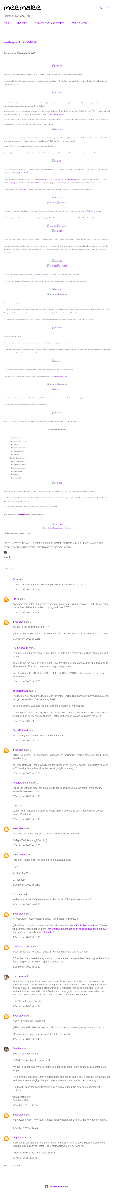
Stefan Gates (44, 547)
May (14, 805)
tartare (58, 547)
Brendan (17, 1048)
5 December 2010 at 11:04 (26, 1006)
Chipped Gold (19, 1137)
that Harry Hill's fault (57, 114)
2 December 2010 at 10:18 (26, 819)
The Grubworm (20, 648)
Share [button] (7, 557)
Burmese (48, 543)
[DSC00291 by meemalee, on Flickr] (62, 294)
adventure (18, 543)
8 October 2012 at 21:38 (25, 1105)
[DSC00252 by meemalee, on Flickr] (62, 203)
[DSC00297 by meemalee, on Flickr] (52, 294)
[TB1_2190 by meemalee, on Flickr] (57, 525)
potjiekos (37, 274)
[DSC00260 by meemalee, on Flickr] (57, 93)
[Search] (101, 5)
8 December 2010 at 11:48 (26, 1039)
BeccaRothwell (20, 691)
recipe (31, 547)
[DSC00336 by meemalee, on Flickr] (57, 361)
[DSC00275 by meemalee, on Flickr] (52, 226)
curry (78, 543)
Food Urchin (19, 854)
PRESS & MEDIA (79, 23)
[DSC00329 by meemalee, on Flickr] (52, 266)
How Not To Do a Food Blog (51, 179)
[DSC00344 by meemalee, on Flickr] (57, 413)
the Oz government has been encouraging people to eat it (78, 929)
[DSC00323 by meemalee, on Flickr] (62, 226)
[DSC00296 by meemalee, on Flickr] (57, 289)
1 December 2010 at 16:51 (26, 721)
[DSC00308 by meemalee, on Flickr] (57, 328)
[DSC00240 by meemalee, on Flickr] (57, 198)
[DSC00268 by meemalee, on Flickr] (57, 129)
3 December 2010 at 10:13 (26, 937)
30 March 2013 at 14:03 (24, 1157)
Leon (104, 111)
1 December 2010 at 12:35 (26, 638)
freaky (7, 547)
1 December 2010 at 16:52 (26, 740)
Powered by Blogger (58, 1186)
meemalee (22, 7)
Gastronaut (34, 153)
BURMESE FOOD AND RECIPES (49, 23)
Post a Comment (12, 1165)
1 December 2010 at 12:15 (26, 589)
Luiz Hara (17, 976)
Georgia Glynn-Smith (20, 173)
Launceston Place (61, 376)
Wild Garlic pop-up (94, 211)
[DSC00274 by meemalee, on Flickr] (57, 161)
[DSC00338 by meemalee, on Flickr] (57, 66)
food (100, 543)
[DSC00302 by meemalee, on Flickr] (52, 384)
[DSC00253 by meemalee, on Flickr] (52, 203)
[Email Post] (5, 553)
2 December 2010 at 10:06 (26, 773)
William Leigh (71, 179)
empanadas (89, 543)
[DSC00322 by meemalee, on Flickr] (57, 389)
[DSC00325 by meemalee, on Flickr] (57, 231)
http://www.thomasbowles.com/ (60, 528)
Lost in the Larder (21, 946)
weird (67, 547)
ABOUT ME (22, 23)
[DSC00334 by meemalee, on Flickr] (62, 384)
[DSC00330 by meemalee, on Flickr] (62, 266)
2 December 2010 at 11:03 (26, 845)
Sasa (15, 579)
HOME (6, 23)
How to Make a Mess (38, 183)
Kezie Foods (23, 189)
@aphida (47, 932)
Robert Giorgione (21, 782)
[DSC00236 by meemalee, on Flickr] (57, 483)
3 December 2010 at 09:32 (26, 904)
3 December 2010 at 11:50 (26, 967)
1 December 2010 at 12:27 (26, 612)
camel (57, 543)
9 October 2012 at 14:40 (25, 1128)
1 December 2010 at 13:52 (26, 681)
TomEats (17, 894)
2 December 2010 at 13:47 (26, 885)
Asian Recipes (34, 543)
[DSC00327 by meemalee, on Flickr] (57, 261)
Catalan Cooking (9, 183)
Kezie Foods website (87, 925)
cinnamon (68, 543)
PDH (15, 599)
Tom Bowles (60, 183)
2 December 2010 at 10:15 (26, 796)
